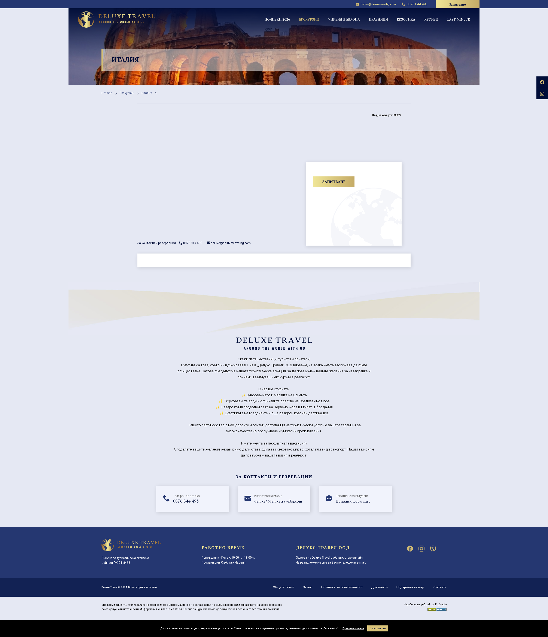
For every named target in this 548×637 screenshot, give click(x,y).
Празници (378, 19)
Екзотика (406, 19)
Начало (106, 93)
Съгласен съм (378, 628)
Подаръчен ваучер (410, 587)
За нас (308, 587)
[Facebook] (410, 549)
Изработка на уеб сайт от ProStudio (425, 604)
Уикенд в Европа (344, 19)
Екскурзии (309, 19)
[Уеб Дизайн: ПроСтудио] (437, 608)
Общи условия (283, 587)
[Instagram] (421, 549)
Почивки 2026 (277, 19)
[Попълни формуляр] (355, 499)
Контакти (440, 587)
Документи (379, 587)
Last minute (458, 19)
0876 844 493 (192, 243)
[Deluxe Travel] (116, 19)
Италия (146, 93)
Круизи (431, 19)
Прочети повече (353, 628)
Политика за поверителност (342, 587)
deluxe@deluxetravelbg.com (378, 4)
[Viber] (433, 549)
